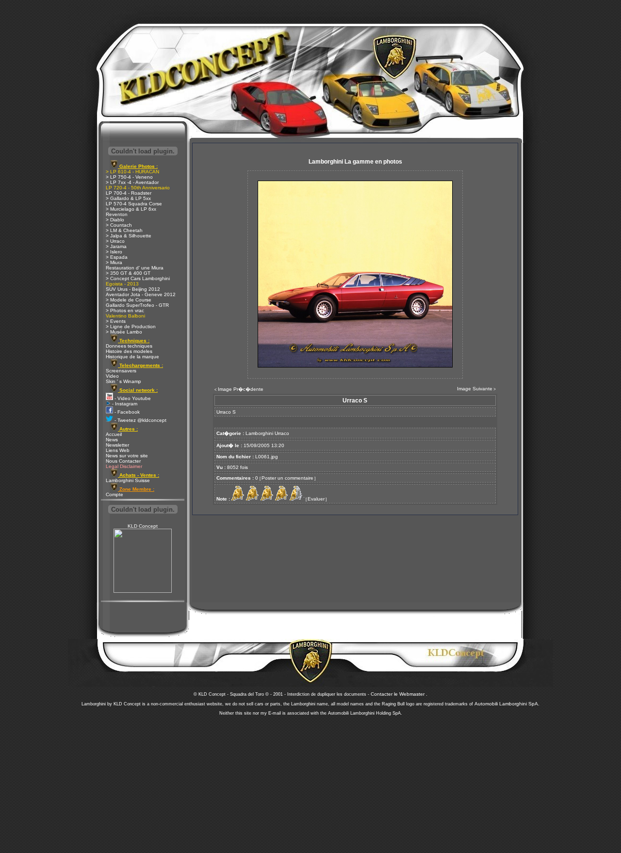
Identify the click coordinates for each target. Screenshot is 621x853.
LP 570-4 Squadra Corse (134, 203)
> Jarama (116, 246)
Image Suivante (474, 388)
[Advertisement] (310, 781)
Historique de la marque (132, 356)
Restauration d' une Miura (134, 267)
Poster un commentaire (287, 478)
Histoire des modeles (129, 351)
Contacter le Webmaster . (399, 694)
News (112, 439)
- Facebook (126, 412)
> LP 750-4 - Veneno (129, 177)
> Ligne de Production (131, 326)
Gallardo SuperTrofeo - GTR (137, 305)
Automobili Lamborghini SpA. (506, 703)
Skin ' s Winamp (123, 381)
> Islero (114, 251)
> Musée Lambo (124, 332)
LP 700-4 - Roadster (128, 193)
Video (112, 376)
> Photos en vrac (125, 310)
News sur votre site (127, 455)
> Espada (117, 257)
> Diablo (115, 219)
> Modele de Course (128, 299)
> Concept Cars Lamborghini (138, 278)
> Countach (119, 225)
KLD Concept (143, 526)
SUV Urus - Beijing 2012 (133, 289)
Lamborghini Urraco (267, 433)
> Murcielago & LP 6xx (131, 209)
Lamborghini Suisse (128, 480)
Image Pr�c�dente (240, 389)
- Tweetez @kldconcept (139, 420)
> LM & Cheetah (124, 230)
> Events (116, 321)
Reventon (117, 214)
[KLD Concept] (143, 591)
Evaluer (316, 499)
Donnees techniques (129, 346)
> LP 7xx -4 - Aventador (132, 182)
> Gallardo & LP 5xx (128, 198)
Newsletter (117, 445)
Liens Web (118, 450)
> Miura (114, 262)
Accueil (114, 434)
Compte (114, 494)
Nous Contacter (123, 461)
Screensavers (121, 370)
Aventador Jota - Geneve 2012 (141, 294)
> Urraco (115, 241)
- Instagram (124, 403)
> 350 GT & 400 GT (128, 273)
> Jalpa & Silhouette (128, 235)
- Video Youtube (132, 398)
